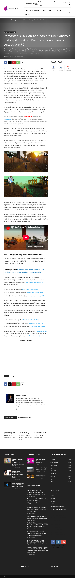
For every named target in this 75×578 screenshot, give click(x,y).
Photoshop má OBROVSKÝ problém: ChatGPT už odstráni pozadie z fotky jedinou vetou (25, 435)
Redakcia (53, 504)
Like (53, 66)
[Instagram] (65, 3)
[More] (22, 62)
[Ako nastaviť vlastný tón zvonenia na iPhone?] (30, 469)
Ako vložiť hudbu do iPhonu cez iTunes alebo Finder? (41, 461)
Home (5, 20)
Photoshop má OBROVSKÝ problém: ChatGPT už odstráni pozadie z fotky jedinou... (17, 474)
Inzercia (52, 498)
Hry (15, 20)
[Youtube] (69, 5)
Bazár (52, 495)
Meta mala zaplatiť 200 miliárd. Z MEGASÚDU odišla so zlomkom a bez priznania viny (36, 509)
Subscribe (68, 66)
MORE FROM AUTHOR (24, 417)
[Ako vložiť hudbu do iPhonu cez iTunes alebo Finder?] (30, 460)
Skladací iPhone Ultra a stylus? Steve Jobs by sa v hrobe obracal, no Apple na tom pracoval (36, 533)
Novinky (13, 32)
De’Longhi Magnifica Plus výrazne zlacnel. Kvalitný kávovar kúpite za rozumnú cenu (37, 518)
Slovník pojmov (55, 493)
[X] (67, 3)
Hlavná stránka (54, 490)
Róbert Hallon (9, 56)
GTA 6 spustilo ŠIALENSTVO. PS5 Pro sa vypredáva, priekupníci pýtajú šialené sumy (37, 550)
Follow (61, 66)
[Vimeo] (69, 3)
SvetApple (13, 376)
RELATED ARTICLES (10, 417)
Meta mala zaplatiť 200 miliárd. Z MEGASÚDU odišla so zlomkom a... (18, 485)
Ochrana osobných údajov (58, 509)
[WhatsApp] (18, 62)
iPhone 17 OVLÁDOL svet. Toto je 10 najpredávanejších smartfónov (37, 525)
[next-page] (8, 443)
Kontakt (52, 501)
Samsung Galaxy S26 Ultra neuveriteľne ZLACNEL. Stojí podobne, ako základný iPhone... (18, 462)
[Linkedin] (17, 409)
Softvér (10, 20)
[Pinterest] (14, 62)
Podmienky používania (57, 506)
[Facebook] (63, 3)
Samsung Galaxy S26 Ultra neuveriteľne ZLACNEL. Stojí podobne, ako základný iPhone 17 (36, 492)
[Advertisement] (26, 357)
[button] (69, 12)
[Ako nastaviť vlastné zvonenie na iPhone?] (30, 476)
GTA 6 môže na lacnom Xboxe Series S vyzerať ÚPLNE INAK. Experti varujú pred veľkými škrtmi (37, 542)
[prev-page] (5, 443)
